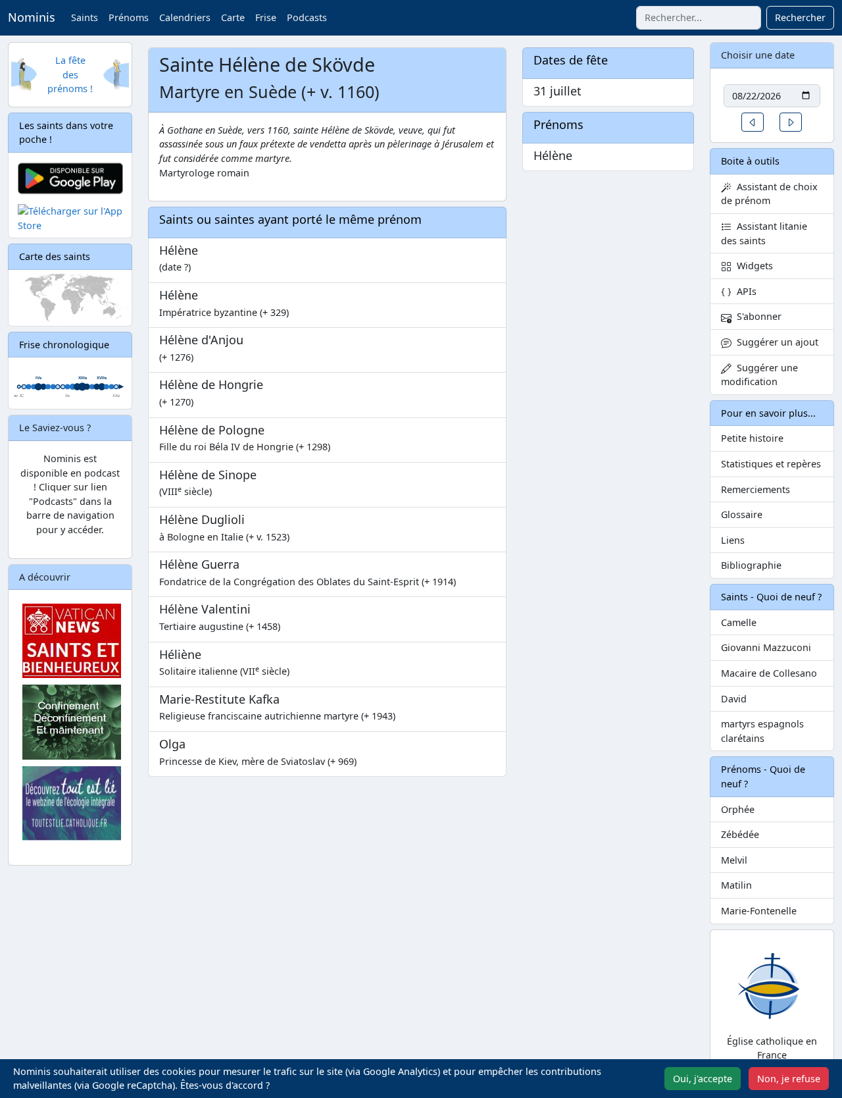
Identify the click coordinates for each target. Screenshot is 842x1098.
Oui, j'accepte (702, 1078)
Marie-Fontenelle (759, 910)
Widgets (752, 265)
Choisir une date (758, 55)
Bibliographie (751, 565)
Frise (265, 17)
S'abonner (756, 316)
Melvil (734, 860)
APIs (743, 291)
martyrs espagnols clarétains (762, 731)
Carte (233, 17)
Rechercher (800, 17)
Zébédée (740, 834)
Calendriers (184, 17)
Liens (733, 540)
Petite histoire (752, 438)
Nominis (31, 17)
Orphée (738, 809)
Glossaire (741, 514)
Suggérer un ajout (774, 342)
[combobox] (698, 18)
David (734, 699)
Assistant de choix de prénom (769, 193)
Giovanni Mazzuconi (766, 647)
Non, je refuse (788, 1078)
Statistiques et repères (771, 464)
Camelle (738, 622)
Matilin (736, 885)
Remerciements (755, 489)
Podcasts (307, 17)
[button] (752, 122)
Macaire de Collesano (769, 673)
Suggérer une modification (759, 374)
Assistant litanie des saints (764, 233)
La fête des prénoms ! (70, 74)
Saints (84, 17)
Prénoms (129, 17)
